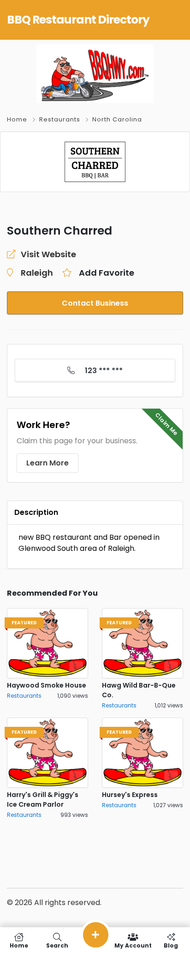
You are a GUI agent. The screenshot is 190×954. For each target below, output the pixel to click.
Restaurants (59, 119)
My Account (133, 945)
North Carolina (117, 119)
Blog (171, 945)
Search (57, 945)
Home (17, 119)
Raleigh (37, 272)
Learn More (47, 463)
